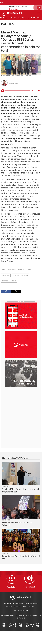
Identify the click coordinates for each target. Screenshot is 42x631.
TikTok (21, 624)
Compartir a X (16, 291)
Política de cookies (29, 607)
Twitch (26, 624)
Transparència (18, 603)
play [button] (2, 90)
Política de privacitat (21, 610)
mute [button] (39, 90)
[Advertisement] (21, 402)
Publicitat (17, 607)
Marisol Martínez (9, 281)
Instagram (4, 624)
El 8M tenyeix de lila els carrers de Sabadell (17, 524)
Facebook (15, 624)
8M (3, 270)
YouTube (32, 624)
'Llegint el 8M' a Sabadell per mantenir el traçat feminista (20, 490)
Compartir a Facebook (6, 291)
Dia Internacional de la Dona (19, 270)
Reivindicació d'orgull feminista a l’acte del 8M (21, 557)
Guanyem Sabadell (20, 275)
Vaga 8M (5, 275)
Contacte (7, 603)
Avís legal (9, 607)
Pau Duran (12, 82)
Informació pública (31, 603)
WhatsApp (38, 624)
